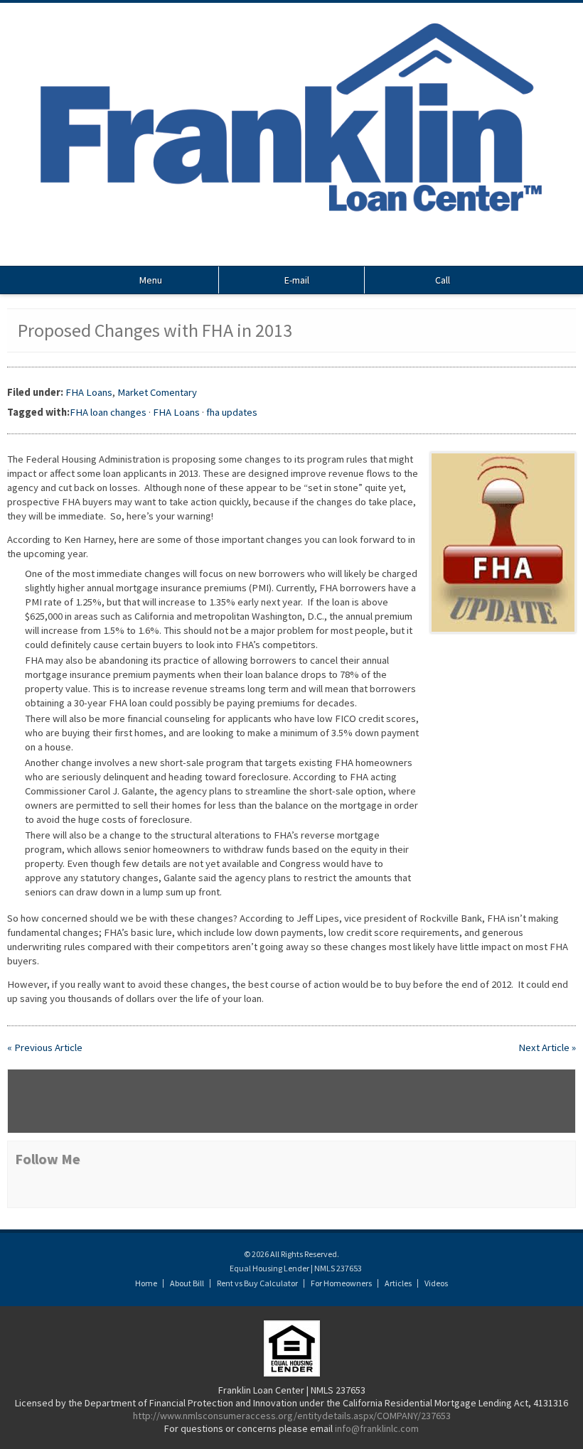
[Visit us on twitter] (274, 252)
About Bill (187, 1283)
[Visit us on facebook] (291, 252)
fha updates (231, 412)
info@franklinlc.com (377, 1428)
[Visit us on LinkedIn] (309, 252)
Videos (436, 1283)
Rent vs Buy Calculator (257, 1283)
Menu (149, 280)
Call (441, 280)
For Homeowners (341, 1283)
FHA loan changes (108, 412)
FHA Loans (88, 392)
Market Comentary (157, 392)
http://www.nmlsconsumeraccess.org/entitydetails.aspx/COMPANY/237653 (292, 1415)
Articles (398, 1283)
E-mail (295, 280)
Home (146, 1283)
